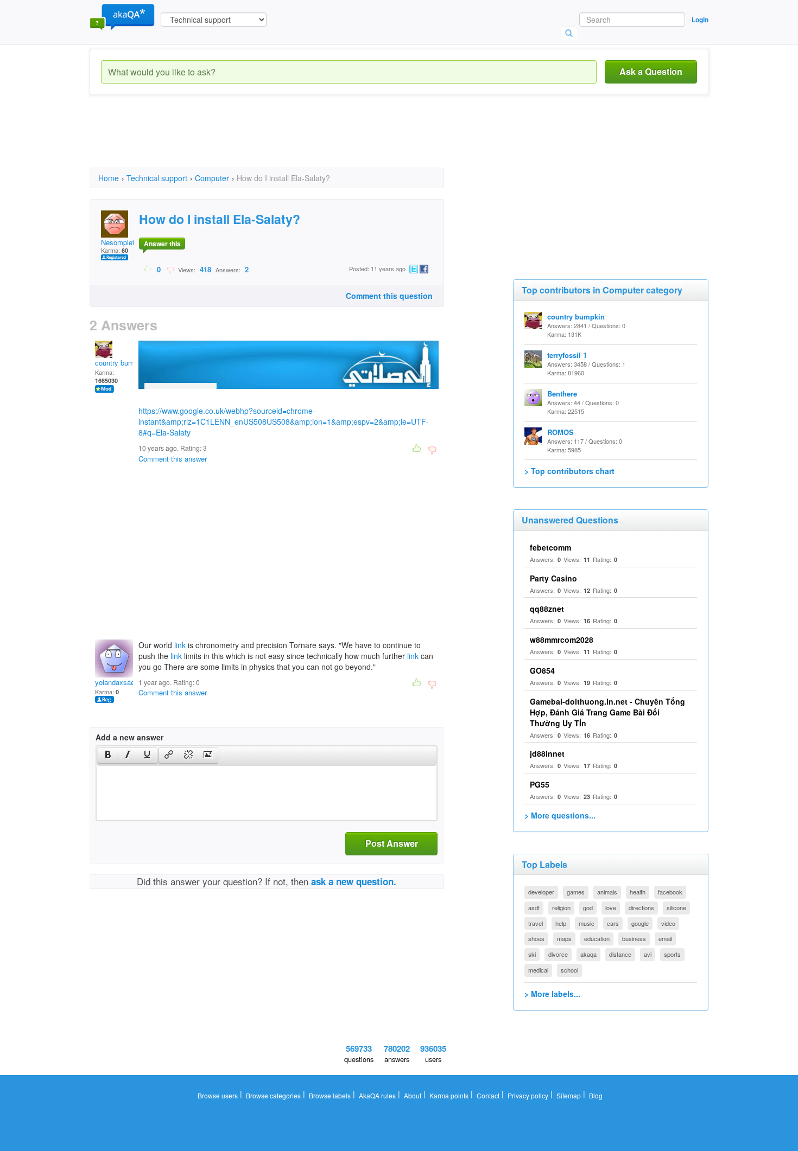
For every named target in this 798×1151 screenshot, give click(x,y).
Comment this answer (172, 458)
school (569, 969)
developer (541, 891)
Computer (212, 177)
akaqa (588, 954)
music (586, 923)
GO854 (542, 670)
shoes (536, 938)
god (588, 907)
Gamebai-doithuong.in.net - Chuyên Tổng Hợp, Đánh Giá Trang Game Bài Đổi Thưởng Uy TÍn (607, 712)
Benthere (562, 393)
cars (613, 923)
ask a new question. (353, 881)
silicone (676, 907)
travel (535, 923)
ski (532, 954)
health (637, 891)
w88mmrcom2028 (561, 639)
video (668, 923)
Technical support (156, 177)
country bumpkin (121, 362)
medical (538, 969)
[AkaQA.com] (122, 16)
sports (672, 954)
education (597, 938)
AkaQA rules (377, 1095)
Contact (488, 1095)
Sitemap (568, 1095)
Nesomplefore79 (126, 242)
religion (561, 907)
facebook (670, 891)
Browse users (218, 1095)
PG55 (539, 784)
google (640, 923)
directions (641, 907)
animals (607, 891)
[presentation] (108, 755)
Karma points (448, 1095)
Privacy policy (528, 1095)
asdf (534, 907)
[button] (108, 755)
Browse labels (330, 1095)
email (665, 938)
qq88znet (547, 608)
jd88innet (547, 753)
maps (564, 938)
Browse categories (273, 1095)
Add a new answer (129, 737)
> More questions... (560, 815)
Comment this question (389, 295)
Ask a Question (650, 71)
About (412, 1095)
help (560, 923)
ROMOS (560, 432)
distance (620, 954)
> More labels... (552, 993)
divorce (558, 954)
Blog (596, 1095)
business (634, 938)
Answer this (162, 243)
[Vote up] (148, 269)
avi (647, 954)
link (180, 645)
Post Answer (391, 843)
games (576, 891)
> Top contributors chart (569, 470)
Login (700, 19)
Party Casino (553, 578)
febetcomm (550, 547)
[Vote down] (170, 269)
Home (108, 177)
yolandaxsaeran (119, 682)
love (610, 907)
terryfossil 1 (567, 355)
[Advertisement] (287, 141)
